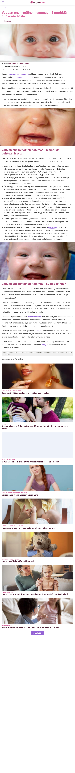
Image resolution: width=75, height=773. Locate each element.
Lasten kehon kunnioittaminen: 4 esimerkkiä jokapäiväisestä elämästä (35, 594)
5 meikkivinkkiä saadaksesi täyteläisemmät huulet (25, 393)
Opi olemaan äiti (7, 592)
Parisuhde (5, 424)
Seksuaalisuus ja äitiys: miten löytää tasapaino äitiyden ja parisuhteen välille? (35, 427)
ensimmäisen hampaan (18, 74)
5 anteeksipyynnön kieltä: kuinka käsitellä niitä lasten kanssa (30, 627)
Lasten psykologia (8, 459)
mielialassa (52, 227)
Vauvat (4, 8)
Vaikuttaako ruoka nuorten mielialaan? (20, 495)
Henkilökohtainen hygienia (11, 391)
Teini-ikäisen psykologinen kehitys (14, 493)
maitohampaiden (34, 317)
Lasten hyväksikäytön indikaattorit (18, 561)
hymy (44, 345)
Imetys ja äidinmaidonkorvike (12, 526)
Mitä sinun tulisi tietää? (10, 559)
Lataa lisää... (37, 633)
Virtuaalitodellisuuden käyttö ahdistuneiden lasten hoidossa (30, 462)
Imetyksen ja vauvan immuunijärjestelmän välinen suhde (28, 528)
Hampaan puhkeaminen (23, 77)
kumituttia (38, 331)
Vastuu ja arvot (7, 625)
